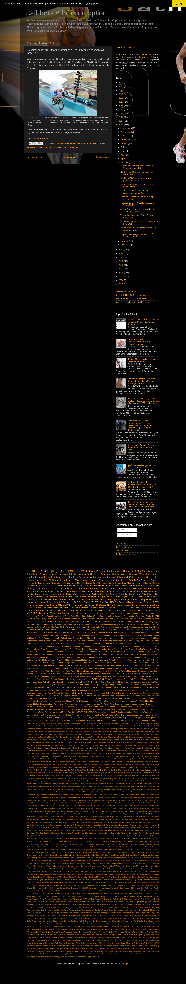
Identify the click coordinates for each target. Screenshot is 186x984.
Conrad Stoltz (69, 652)
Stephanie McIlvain (77, 921)
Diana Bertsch (81, 682)
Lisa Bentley (105, 855)
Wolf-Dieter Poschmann (76, 951)
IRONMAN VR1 (71, 817)
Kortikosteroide (32, 850)
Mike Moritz (100, 877)
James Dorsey (61, 825)
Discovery (38, 781)
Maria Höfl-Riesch (53, 863)
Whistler (46, 948)
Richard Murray (143, 624)
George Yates (154, 800)
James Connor (50, 825)
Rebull (40, 902)
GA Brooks (54, 800)
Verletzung (40, 943)
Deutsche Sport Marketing (141, 775)
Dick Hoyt (67, 778)
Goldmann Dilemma (132, 803)
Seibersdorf (126, 913)
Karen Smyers (69, 841)
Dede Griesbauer (55, 682)
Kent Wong (124, 844)
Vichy (46, 943)
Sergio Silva (155, 913)
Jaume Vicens (142, 825)
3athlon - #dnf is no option (66, 13)
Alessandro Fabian (110, 668)
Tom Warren (62, 935)
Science (30, 715)
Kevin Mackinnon (66, 635)
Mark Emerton (120, 863)
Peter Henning (75, 893)
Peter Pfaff (134, 577)
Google (145, 803)
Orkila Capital (75, 707)
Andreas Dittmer (127, 731)
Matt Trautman (55, 869)
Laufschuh (133, 657)
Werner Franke (137, 946)
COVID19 (30, 676)
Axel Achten (42, 740)
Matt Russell (45, 869)
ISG (105, 690)
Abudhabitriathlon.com (39, 138)
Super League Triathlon (136, 715)
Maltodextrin (111, 860)
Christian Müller (64, 762)
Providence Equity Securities (86, 896)
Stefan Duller (122, 918)
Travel (157, 935)
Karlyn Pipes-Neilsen (90, 841)
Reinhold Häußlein (72, 641)
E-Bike (150, 781)
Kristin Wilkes (97, 850)
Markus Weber (57, 866)
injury (59, 957)
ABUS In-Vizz (130, 723)
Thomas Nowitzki (33, 932)
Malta (105, 860)
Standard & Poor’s (80, 918)
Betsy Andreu (86, 674)
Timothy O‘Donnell (139, 932)
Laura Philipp (143, 657)
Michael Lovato (79, 638)
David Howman (127, 630)
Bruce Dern (45, 750)
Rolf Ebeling (120, 904)
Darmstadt (140, 770)
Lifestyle (144, 699)
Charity (69, 676)
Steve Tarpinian (135, 921)
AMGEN (40, 726)
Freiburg (95, 685)
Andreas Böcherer (115, 608)
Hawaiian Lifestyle (68, 574)
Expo (105, 789)
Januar (124, 245)
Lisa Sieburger (135, 855)
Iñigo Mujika (63, 822)
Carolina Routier (148, 753)
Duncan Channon (118, 781)
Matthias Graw (113, 869)
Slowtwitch (63, 715)
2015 (121, 117)
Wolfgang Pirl (37, 668)
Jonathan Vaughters (121, 833)
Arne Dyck (118, 737)
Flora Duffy (38, 633)
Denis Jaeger (69, 775)
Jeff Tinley (55, 827)
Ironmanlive (32, 599)
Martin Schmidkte (91, 866)
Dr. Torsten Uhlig (93, 781)
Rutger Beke (37, 666)
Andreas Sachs (68, 734)
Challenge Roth (83, 630)
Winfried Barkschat (132, 948)
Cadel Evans (39, 753)
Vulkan (146, 943)
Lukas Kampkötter (119, 858)
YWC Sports (55, 954)
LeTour (152, 657)
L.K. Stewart (135, 850)
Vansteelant (130, 940)
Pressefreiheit (107, 624)
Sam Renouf (47, 666)
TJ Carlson (46, 926)
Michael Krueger (131, 704)
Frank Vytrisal (119, 795)
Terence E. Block (129, 926)
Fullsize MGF (31, 800)
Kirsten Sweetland (44, 847)
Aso (157, 737)
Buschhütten (123, 619)
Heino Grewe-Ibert (68, 811)
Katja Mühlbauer (102, 696)
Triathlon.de (83, 937)
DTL (97, 602)
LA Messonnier (146, 850)
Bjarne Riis (103, 745)
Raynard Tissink (153, 899)
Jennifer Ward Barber (81, 827)
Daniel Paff (118, 770)
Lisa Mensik (115, 855)
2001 (121, 284)
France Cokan (154, 792)
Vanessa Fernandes (118, 940)
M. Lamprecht (154, 858)
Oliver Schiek (50, 888)
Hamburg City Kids (74, 808)
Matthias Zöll (89, 588)
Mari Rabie (140, 701)
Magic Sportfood (67, 860)
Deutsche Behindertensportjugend (119, 775)
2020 (121, 98)
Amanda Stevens (55, 731)
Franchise (43, 795)
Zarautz (85, 954)
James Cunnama (148, 633)
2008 (121, 265)
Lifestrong (58, 855)
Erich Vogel (104, 786)
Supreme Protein (33, 924)
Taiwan (62, 926)
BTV (143, 577)
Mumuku (95, 599)
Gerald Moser (32, 803)
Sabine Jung (134, 907)
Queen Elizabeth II (106, 896)
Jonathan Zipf (128, 605)
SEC (105, 907)
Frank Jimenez (72, 685)
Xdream (74, 619)
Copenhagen (31, 767)
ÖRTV (99, 957)
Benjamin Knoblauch (85, 742)
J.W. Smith (88, 822)
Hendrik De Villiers (105, 811)
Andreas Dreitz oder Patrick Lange (146, 731)
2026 (121, 83)
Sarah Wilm (93, 910)
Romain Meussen (142, 904)
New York (150, 660)
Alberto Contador (93, 627)
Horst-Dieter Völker (62, 690)
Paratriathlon (87, 707)
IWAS (116, 817)
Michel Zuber (47, 877)
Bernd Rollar (154, 627)
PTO (29, 605)
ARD (60, 605)
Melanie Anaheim (59, 871)
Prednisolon (71, 896)
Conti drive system (137, 764)
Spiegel (42, 918)
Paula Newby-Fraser (142, 599)
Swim (121, 924)
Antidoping (133, 627)
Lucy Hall (94, 858)
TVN (46, 718)
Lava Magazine (122, 852)
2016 (121, 113)
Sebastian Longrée (50, 715)
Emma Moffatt (76, 622)
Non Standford (68, 885)
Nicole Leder (114, 638)
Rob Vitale (155, 902)
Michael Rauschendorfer (149, 704)
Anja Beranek (122, 627)
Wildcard (67, 619)
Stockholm (145, 921)
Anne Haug (33, 574)
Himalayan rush (32, 814)
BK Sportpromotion (79, 740)
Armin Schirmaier (97, 737)
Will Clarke (75, 948)
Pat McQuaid (52, 663)
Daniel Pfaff (128, 679)
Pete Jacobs (153, 588)
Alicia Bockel (140, 729)
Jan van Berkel (60, 693)
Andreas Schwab (81, 734)
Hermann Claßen (141, 811)
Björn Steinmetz (100, 583)
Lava (139, 699)
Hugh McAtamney (80, 814)
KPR (33, 624)
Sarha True (102, 910)
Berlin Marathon (112, 742)
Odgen (152, 885)
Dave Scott (105, 602)
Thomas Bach (79, 597)
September (126, 139)
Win (123, 948)
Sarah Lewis (139, 712)
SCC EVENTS (98, 907)
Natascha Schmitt (68, 882)
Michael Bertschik (101, 874)
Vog (88, 597)
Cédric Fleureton (118, 767)
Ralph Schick (115, 709)
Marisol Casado (144, 583)
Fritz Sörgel (103, 685)
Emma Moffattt (154, 783)
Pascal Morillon (82, 891)
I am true (137, 814)
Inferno (72, 819)
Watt (95, 946)
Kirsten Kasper (32, 847)
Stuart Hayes (121, 715)
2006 (121, 272)
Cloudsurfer (58, 652)
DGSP (157, 767)
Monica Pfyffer (38, 880)
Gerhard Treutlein (147, 685)
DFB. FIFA (150, 767)
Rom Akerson (130, 904)
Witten (29, 668)
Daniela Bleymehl (113, 630)
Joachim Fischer (59, 830)
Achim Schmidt (86, 726)
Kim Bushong (154, 844)
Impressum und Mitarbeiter (128, 292)
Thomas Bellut (92, 929)
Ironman (32, 571)
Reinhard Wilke (50, 608)
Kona (63, 699)
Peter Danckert (63, 893)
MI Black (53, 860)
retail (71, 957)
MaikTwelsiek (86, 860)
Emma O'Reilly (153, 682)
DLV (105, 679)
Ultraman (69, 940)
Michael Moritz (37, 877)
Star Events (92, 918)
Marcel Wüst (149, 860)
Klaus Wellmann (90, 847)
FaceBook (42, 616)
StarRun (106, 918)
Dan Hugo (106, 652)
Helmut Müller (94, 811)
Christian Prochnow (131, 613)
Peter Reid (54, 597)
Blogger (124, 964)
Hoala (49, 814)
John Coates (66, 657)
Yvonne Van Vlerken (60, 613)
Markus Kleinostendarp (42, 704)
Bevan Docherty (115, 613)
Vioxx (74, 943)
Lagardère (94, 635)
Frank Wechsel (130, 795)
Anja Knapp (153, 586)
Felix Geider (31, 792)
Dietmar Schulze (105, 778)
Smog (147, 915)
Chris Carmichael (124, 676)
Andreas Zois (105, 734)
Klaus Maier (56, 847)
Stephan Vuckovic (98, 608)
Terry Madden (141, 926)
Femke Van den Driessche (65, 792)
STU (123, 907)
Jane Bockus (120, 825)
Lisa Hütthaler (142, 605)
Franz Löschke (92, 594)
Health (37, 811)
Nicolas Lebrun (104, 882)
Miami (68, 874)
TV (107, 580)
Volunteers (129, 943)
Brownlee (37, 750)
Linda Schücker (76, 855)
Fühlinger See (45, 800)
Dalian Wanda (72, 594)
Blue (109, 745)
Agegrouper (47, 646)
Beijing (156, 671)
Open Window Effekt (127, 888)
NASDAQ (132, 880)
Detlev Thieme (101, 775)
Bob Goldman (116, 745)
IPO (64, 616)
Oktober (125, 136)
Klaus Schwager (66, 847)
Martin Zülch (58, 704)
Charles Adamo (79, 676)
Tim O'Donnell (115, 666)
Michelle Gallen (68, 877)
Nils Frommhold (83, 624)
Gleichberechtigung (101, 803)
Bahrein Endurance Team (106, 740)
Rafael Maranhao (33, 899)
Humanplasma (92, 814)
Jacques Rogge (144, 690)
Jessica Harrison (118, 693)
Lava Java (84, 586)
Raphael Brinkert (141, 899)
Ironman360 (37, 822)
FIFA (66, 654)
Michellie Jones (105, 610)
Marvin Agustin (122, 866)
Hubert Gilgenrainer (79, 690)
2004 (121, 280)
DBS (100, 652)
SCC (90, 907)
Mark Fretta (130, 863)
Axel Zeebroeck (52, 740)
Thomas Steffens (46, 932)
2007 (121, 269)
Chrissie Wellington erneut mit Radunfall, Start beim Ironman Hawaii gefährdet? (141, 381)
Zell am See (92, 954)
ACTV (138, 723)
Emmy (85, 622)
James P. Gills (72, 825)
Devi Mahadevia (68, 682)
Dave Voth (78, 773)
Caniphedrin (138, 753)
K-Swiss (73, 696)
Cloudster (94, 764)
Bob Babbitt (113, 619)
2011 (121, 253)
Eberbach (30, 783)
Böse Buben (44, 630)
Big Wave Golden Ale (75, 745)
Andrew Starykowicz (109, 627)
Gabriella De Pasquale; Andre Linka (79, 800)
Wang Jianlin (60, 627)
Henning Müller (118, 811)
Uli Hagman (150, 937)
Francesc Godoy (33, 795)
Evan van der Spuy (83, 789)
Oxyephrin (46, 891)
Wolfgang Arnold (90, 951)
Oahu (147, 885)
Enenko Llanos (61, 786)
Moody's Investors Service (65, 880)
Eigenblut (88, 783)
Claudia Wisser (120, 574)
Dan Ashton (51, 770)
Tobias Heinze (42, 613)
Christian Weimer (152, 676)
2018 (121, 106)
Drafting (30, 588)
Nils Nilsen (44, 885)
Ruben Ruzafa (68, 712)
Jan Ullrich (50, 610)
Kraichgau (39, 624)
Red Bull (63, 902)
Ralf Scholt (117, 899)
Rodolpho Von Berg (89, 904)
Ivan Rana (122, 690)
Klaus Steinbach (78, 847)
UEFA (113, 937)
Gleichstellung (113, 803)
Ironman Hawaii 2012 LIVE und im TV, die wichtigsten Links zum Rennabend (143, 321)
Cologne (106, 764)
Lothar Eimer (64, 858)
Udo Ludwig (142, 937)
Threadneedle (84, 932)
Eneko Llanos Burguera (36, 685)
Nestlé (49, 707)
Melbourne (69, 871)
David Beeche (107, 773)
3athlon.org (144, 57)
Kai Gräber (81, 696)
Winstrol (156, 948)
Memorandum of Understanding (118, 871)
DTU (43, 571)
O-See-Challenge (130, 885)
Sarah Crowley (40, 619)
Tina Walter (151, 932)
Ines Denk (66, 819)
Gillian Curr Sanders (64, 803)
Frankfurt (48, 583)
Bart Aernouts (143, 627)
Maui (40, 608)
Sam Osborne (35, 910)
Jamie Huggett (93, 825)
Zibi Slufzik (101, 954)
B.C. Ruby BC (64, 740)
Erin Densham (58, 654)
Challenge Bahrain (33, 759)
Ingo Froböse (81, 819)
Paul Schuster (133, 891)
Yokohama (74, 954)
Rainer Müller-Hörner (59, 899)
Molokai (156, 877)
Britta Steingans (147, 748)
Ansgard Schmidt (78, 671)
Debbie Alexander (48, 775)
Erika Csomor (113, 786)
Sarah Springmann (151, 712)
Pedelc (152, 891)
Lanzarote (55, 852)
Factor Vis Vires (126, 789)
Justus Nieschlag (146, 622)
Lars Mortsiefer (97, 699)
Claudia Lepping (61, 764)
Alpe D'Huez (38, 731)
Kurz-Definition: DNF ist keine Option (132, 295)
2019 (121, 102)
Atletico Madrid (32, 740)
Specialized (35, 918)
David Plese (138, 773)
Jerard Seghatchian (105, 827)
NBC (125, 610)
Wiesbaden (68, 602)
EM (152, 652)
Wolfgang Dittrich (115, 951)
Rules (46, 605)
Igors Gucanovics (152, 817)
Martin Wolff (112, 866)
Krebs (40, 850)
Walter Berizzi (60, 946)
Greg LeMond (60, 633)
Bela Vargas (45, 742)
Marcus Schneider (39, 863)
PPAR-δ (53, 891)
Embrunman (144, 783)
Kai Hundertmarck (129, 838)
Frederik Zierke (79, 797)
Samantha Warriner (102, 712)
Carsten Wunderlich (50, 756)
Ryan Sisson (70, 907)
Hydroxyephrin (117, 814)
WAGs (152, 943)
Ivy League (54, 822)
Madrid (47, 624)
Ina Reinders (50, 819)
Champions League (107, 759)
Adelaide (121, 726)
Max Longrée (136, 869)
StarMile (99, 918)
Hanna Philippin (114, 605)
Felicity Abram (154, 789)
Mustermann (118, 880)
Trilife (90, 937)
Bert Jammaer (36, 745)
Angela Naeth (36, 737)
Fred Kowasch (55, 797)
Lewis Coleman (49, 855)
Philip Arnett (129, 893)
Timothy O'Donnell (84, 644)
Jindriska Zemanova (45, 830)
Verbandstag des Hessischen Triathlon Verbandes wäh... (138, 229)
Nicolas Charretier (91, 882)
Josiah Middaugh (43, 635)
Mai (123, 155)
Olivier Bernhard (72, 888)
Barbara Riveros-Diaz (140, 740)
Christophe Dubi (33, 764)
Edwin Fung (70, 783)
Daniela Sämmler (141, 679)
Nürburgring (119, 885)
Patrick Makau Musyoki (96, 891)
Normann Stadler (132, 571)
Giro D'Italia (76, 803)
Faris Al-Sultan (81, 577)
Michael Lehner (114, 660)
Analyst (71, 731)
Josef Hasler (143, 833)
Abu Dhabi (65, 726)
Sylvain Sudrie (141, 924)
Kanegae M (32, 841)
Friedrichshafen (110, 797)
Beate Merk (37, 742)
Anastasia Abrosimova (82, 731)
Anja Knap (67, 737)
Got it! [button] (179, 4)
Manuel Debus (131, 860)
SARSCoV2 (79, 712)
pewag (67, 957)
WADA (78, 580)
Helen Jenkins (152, 608)
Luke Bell (130, 858)
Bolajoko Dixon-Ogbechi (141, 745)
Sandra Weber (58, 666)
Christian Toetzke (128, 649)
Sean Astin (45, 913)
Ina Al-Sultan (40, 819)
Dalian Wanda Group (128, 591)
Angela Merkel (139, 646)
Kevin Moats (133, 844)
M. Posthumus (32, 860)
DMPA (33, 770)
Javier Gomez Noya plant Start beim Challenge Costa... (137, 210)
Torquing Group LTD (115, 935)
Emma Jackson (65, 622)
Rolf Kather (112, 641)
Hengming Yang (152, 654)
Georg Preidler (115, 685)
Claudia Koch (50, 764)
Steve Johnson (123, 921)
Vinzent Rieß (53, 943)
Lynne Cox (138, 858)
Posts (122, 530)
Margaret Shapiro (129, 701)
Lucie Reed (38, 660)
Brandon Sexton (84, 748)
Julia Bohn (101, 836)
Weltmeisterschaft (103, 946)
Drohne (108, 781)
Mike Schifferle (117, 877)
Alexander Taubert (40, 729)
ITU (61, 571)
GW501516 (62, 800)
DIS (127, 608)
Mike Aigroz (92, 877)
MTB (64, 660)
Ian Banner (130, 817)
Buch (78, 750)
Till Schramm (93, 932)
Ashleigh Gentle (150, 737)
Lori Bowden (32, 701)
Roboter (79, 904)
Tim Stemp (129, 932)
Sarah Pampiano (70, 910)
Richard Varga (134, 902)
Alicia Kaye (149, 729)
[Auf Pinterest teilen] (41, 143)
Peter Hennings (148, 707)
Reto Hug (125, 709)
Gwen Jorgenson (135, 805)
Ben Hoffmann (76, 649)
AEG (34, 646)
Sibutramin (101, 915)
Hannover (98, 808)
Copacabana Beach (152, 764)
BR (87, 740)
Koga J (128, 847)
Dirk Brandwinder (130, 778)
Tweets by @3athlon (125, 47)
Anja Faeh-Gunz (58, 737)
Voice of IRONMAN (99, 943)
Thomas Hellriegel (57, 594)
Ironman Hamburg (127, 819)
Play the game (111, 663)
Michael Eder (133, 874)
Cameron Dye (54, 753)
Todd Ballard (44, 935)
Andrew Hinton (128, 734)
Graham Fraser (153, 803)
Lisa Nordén (132, 602)
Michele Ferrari (140, 660)
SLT (85, 712)
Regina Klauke (72, 902)
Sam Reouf (45, 910)
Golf (140, 803)
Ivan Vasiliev (122, 622)
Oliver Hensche (38, 888)
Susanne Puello (45, 924)
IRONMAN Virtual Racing (104, 817)
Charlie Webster (119, 759)
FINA (109, 789)
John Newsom (66, 833)
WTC (99, 571)
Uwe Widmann (106, 940)
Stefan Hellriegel (133, 918)
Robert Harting (44, 904)
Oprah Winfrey (129, 616)
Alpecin (46, 731)
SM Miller (113, 907)
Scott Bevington (138, 910)
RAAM (116, 896)
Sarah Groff (121, 641)
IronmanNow (113, 690)
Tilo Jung (102, 932)
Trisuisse (114, 718)
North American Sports (82, 885)
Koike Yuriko (136, 847)
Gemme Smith (107, 800)
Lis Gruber (97, 855)
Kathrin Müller (150, 841)
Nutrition (31, 594)
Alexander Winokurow (55, 729)
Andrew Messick (150, 571)
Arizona (88, 737)
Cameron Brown (135, 619)
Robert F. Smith (32, 904)
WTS (126, 588)
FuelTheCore (139, 797)
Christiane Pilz (98, 762)
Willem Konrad (84, 948)
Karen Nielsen (58, 841)
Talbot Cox (70, 926)
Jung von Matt (148, 836)
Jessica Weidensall (131, 827)
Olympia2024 (83, 888)
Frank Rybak (87, 795)
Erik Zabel (61, 685)
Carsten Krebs (37, 756)
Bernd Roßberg (123, 742)
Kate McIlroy (103, 841)
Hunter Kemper (94, 690)
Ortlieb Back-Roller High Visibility (147, 888)
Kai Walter (58, 583)
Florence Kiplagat (89, 792)
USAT (142, 666)
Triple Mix (100, 937)
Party (138, 616)
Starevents (113, 918)
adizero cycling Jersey (128, 954)
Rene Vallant (105, 902)
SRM (119, 907)
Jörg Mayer (64, 838)
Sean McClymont (56, 913)
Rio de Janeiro (33, 712)
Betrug (78, 674)
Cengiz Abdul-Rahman (114, 756)
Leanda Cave (84, 599)
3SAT (99, 723)
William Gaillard (105, 948)
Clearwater (31, 652)
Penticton (132, 610)
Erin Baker (136, 786)
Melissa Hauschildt (115, 616)
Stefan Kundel (144, 918)
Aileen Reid (138, 726)
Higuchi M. (155, 811)
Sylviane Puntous (153, 924)
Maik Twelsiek (100, 701)
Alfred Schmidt (123, 729)
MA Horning (46, 860)
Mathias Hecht (148, 866)
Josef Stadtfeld (154, 833)
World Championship (74, 627)
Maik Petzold (87, 591)
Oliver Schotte (60, 888)
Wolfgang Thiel (50, 668)
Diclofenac (84, 778)
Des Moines (78, 775)
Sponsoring (31, 627)
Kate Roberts (124, 841)
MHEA (58, 660)
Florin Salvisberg (102, 792)
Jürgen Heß (82, 838)
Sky (133, 915)
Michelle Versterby (80, 877)
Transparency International (144, 935)
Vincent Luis (123, 644)
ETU (82, 594)
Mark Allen (32, 608)
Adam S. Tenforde (110, 726)
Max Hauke (79, 704)
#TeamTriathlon (71, 723)
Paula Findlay (146, 616)
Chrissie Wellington (139, 574)
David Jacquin (129, 773)
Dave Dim (47, 773)
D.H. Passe (138, 767)
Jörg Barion (75, 610)
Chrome (42, 764)
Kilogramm (145, 844)
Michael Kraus (66, 638)
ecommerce (155, 954)
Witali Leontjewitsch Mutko (36, 951)
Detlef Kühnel (41, 622)
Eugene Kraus (32, 789)
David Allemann (87, 773)
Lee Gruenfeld (133, 852)
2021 (121, 94)
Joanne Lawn (80, 830)
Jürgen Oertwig (102, 838)
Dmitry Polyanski (62, 781)
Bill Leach (95, 745)
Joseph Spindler (32, 836)
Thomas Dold (103, 929)
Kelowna (97, 844)
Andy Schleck (51, 671)
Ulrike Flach (62, 940)
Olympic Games (104, 888)
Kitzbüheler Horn (147, 696)
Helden (102, 622)
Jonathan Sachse (107, 833)
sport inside (78, 957)
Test (76, 666)
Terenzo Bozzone (58, 644)
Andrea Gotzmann (145, 668)
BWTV (66, 605)
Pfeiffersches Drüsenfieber (102, 893)
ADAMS (143, 723)
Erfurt (148, 630)
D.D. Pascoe (128, 767)
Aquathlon (89, 671)
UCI (61, 602)
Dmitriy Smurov (107, 682)
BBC (109, 671)
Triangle (130, 666)
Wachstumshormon (40, 946)
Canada (74, 753)
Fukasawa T (148, 797)
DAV (144, 767)
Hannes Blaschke (87, 808)
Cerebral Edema (128, 756)
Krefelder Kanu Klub (55, 850)
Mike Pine (108, 877)
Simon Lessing (133, 641)
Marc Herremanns (73, 660)
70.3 (76, 602)
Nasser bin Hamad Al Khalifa (52, 882)
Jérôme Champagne (42, 838)
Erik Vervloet (93, 622)
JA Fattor (96, 822)
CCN (135, 750)
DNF (82, 605)
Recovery (56, 902)
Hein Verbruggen (98, 633)
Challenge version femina (91, 759)
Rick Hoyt (143, 902)
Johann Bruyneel (136, 830)
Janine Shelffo (72, 693)
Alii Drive (95, 597)
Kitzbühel (77, 635)
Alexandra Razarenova (72, 729)
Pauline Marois (143, 891)
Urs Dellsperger (78, 940)
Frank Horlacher (76, 795)
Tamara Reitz (79, 926)
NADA (98, 588)
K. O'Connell (112, 838)
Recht (45, 902)
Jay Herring (151, 825)
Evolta (93, 789)
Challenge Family (69, 630)
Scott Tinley (38, 715)
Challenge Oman (75, 759)
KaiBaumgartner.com (125, 554)
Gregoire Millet (87, 805)
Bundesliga (84, 750)
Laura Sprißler (131, 699)
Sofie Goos (72, 715)
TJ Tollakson (55, 926)
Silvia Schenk (110, 915)
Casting (73, 756)
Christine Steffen (70, 147)
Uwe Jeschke (57, 619)
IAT (102, 690)
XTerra (38, 580)
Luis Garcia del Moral (105, 858)
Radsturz (156, 896)
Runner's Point (50, 907)
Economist (48, 783)
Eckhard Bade (39, 783)
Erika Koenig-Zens (125, 786)
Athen (58, 649)
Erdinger (48, 654)
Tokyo (124, 666)
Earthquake (142, 682)
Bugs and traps (57, 591)
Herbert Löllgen (129, 811)
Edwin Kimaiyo (80, 783)
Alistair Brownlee (53, 147)
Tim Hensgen (120, 932)
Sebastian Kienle (119, 580)
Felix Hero (40, 792)
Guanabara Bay (98, 805)
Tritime (121, 718)
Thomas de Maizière (71, 932)
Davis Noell (36, 775)
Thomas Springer (95, 666)
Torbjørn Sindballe (78, 718)
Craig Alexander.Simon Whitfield (80, 767)
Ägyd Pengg (92, 957)
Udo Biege (133, 937)
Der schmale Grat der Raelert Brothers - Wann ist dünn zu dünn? (141, 447)
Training (53, 605)
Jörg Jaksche (54, 838)
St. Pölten (69, 918)
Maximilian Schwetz (51, 638)
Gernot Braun (42, 803)
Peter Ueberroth (87, 893)
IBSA (142, 814)
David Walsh (43, 682)
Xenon (35, 954)
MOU (59, 860)
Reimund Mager (83, 902)
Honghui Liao (65, 814)
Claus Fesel (154, 649)
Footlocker (122, 792)
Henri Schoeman (103, 687)
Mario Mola (149, 701)
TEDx (39, 926)
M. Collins (145, 858)
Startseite (69, 157)
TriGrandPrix (60, 937)
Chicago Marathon (132, 759)
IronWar (117, 819)
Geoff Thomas (132, 800)
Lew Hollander (38, 855)
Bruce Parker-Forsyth (57, 750)
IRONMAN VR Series (57, 817)
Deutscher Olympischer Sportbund (50, 778)
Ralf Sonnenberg (128, 899)
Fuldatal (156, 797)
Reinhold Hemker (57, 641)
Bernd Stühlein (69, 674)
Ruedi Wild (41, 907)
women (84, 957)
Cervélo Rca (139, 756)
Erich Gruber (94, 786)
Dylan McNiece (142, 781)
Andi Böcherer (96, 731)
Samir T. (114, 712)
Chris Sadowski (52, 762)
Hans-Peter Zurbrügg (65, 687)
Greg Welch (153, 591)
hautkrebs (151, 720)
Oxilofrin (39, 891)
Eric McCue (85, 786)
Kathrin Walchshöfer (95, 616)
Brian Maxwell (136, 748)
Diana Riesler (129, 652)
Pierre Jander (99, 663)
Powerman (57, 709)
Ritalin (149, 902)
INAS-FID (152, 814)
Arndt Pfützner (109, 737)
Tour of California (129, 935)
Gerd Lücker (114, 654)
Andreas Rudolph (56, 734)
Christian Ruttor (138, 676)
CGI (157, 674)
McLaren (89, 704)
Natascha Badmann (138, 588)
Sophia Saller (154, 915)
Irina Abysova (99, 819)
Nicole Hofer (114, 882)
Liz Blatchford (153, 699)
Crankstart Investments (82, 679)
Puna (98, 896)
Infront (156, 597)
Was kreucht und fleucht (84, 946)
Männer (126, 880)
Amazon (65, 731)
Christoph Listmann (136, 762)
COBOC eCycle (143, 750)
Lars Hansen (82, 852)
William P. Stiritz (116, 948)
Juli (123, 147)
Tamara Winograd (91, 926)
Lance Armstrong (102, 574)
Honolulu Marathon (34, 690)
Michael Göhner (116, 704)
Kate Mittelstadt (113, 841)
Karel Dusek (48, 841)
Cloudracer (48, 652)
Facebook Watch (75, 654)
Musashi (110, 880)
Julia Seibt (108, 836)
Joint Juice (90, 833)
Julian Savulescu (119, 836)
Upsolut (51, 627)
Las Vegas (124, 657)
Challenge (39, 583)
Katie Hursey (49, 844)
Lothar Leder (42, 701)
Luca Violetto (85, 858)
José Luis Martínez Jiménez (71, 836)
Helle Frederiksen (113, 633)
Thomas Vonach (58, 932)
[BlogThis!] (33, 143)
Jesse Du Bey (105, 693)
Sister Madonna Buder (123, 915)
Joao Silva (130, 693)
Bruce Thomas (71, 750)
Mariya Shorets (109, 863)
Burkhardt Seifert (110, 750)
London (30, 583)
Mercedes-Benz (135, 871)
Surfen (39, 627)
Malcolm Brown (96, 860)
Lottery (50, 701)
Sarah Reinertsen (82, 910)
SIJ (108, 907)
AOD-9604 (47, 726)
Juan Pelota (54, 696)
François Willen (38, 797)
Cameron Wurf (148, 619)
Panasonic (63, 891)
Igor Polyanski (140, 817)
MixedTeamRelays (34, 707)
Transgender (92, 718)
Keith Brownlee (88, 844)
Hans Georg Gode (109, 808)
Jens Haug (94, 827)
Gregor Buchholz (73, 591)
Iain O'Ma (122, 817)
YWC (48, 954)
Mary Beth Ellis (70, 624)
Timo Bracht (141, 586)
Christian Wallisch (86, 762)
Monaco (30, 880)
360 (95, 723)
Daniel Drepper (117, 679)
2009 (121, 261)
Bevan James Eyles (60, 745)
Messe (156, 871)
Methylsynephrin (60, 874)
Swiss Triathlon (129, 924)
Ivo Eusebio (132, 690)
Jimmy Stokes (32, 830)
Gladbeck (83, 803)
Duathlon (50, 622)
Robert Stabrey (45, 712)
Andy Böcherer (39, 671)
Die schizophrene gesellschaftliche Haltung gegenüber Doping (138, 341)
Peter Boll (54, 893)
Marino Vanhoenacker (124, 586)
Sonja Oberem (82, 608)
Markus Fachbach (88, 660)
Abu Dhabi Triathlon (36, 147)
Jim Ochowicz (144, 827)
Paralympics (72, 891)
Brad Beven (61, 748)
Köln (105, 616)
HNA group (48, 808)
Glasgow (90, 803)
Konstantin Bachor (72, 699)
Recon (49, 902)
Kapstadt (40, 841)
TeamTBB (106, 926)
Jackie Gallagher (139, 822)
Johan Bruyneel (54, 657)
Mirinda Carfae (137, 877)
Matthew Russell (102, 869)
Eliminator (122, 783)
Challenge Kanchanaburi (60, 759)
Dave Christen (38, 773)
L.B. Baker (127, 850)
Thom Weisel (59, 718)
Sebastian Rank (66, 608)
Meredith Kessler (148, 871)
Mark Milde (139, 863)
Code (100, 764)
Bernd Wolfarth (135, 742)
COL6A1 (153, 750)
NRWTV (155, 602)
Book (35, 748)
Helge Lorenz (90, 687)
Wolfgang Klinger (128, 951)
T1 (35, 926)
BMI (106, 613)
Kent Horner (115, 844)
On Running (115, 888)
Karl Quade (79, 841)
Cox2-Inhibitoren (62, 767)
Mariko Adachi (65, 863)
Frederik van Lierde (54, 616)
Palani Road (127, 599)
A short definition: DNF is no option (131, 299)
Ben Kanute (45, 674)
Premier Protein (68, 709)
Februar (125, 241)
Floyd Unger (113, 792)
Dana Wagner (82, 770)
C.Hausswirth (121, 750)
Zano (80, 954)
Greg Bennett (77, 805)
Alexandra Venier (87, 729)
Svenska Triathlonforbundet (97, 924)
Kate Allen (54, 635)
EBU (135, 682)
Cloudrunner (86, 764)
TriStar (45, 627)
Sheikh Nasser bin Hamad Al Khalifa (76, 915)
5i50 (103, 723)
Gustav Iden (124, 805)
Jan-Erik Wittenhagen (107, 825)
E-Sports (156, 781)
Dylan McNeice (119, 682)
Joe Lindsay (89, 830)
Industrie (58, 819)
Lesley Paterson (118, 635)
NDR (44, 707)
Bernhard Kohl (33, 630)
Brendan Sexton (103, 748)
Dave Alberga (150, 770)
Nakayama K (36, 882)
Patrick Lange (70, 583)
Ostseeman (31, 891)
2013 (121, 125)
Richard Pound (101, 641)
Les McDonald (105, 635)
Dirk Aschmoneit (117, 778)
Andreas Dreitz (113, 646)
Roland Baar (111, 904)
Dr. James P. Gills (143, 652)
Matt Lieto (69, 704)
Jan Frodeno (109, 571)
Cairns (46, 753)
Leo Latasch (147, 852)
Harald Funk (79, 687)
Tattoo (100, 926)
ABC (116, 723)
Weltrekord (114, 946)
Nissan (59, 885)
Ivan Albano (46, 822)
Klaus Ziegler (113, 847)
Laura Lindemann (35, 597)
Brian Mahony (126, 748)
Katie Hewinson (38, 844)
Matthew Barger (67, 869)
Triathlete (69, 937)
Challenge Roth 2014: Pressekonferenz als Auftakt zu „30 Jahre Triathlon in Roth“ (141, 484)
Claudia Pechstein (74, 764)
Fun (38, 800)
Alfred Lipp (113, 729)
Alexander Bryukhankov (81, 646)
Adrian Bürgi (128, 726)
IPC (158, 814)
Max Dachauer (102, 660)
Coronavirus (80, 652)
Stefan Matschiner (109, 715)
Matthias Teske (125, 869)
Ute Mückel (89, 940)
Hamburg (148, 597)
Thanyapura (151, 926)
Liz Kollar (151, 855)
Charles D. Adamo (93, 676)
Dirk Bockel (39, 586)
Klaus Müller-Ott (70, 586)
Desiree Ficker (89, 775)
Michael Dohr (112, 874)
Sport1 (49, 619)
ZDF (84, 627)
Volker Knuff (111, 943)
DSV (45, 770)
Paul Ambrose (111, 891)
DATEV (95, 679)
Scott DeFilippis (149, 910)
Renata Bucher (94, 902)
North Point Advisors (97, 885)
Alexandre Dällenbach (101, 729)
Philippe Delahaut (150, 893)
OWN (143, 885)
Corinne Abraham (42, 767)
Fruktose (119, 797)
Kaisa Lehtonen (141, 838)
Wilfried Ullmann (65, 948)
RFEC (121, 896)
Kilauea (73, 599)
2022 (121, 90)
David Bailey (97, 773)
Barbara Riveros (146, 671)
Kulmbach (106, 850)
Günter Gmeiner (147, 805)
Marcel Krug (143, 635)
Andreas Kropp (44, 734)
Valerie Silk (44, 720)
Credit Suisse (106, 767)
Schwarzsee (118, 910)
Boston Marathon (44, 748)
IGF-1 (147, 814)
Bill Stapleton (104, 674)
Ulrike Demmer (51, 940)
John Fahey (151, 693)
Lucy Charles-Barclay (70, 701)
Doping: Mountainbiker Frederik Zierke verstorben (142, 360)
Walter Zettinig (71, 946)
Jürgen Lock (91, 838)
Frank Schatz (97, 795)
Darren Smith (154, 679)
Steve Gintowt (113, 921)
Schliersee (110, 910)
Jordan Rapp (133, 833)
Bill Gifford (87, 745)
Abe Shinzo (56, 726)
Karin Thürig (88, 657)
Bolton (153, 745)
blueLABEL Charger (143, 954)
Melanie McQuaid (101, 704)
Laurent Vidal (111, 852)
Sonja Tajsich (41, 594)
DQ (37, 770)
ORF (138, 885)
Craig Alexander (128, 583)
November (126, 132)
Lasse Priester (119, 699)
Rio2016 (30, 619)
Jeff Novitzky (83, 693)
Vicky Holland (98, 644)
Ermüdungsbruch (153, 786)
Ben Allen (53, 742)
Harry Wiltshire (126, 654)
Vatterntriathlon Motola (142, 940)
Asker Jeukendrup (48, 649)
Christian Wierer (142, 649)
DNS (112, 597)
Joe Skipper (98, 830)
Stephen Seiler (90, 921)
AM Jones (151, 723)
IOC (101, 594)
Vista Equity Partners (84, 943)
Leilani (140, 852)
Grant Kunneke (58, 805)
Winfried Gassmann (146, 948)
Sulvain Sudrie (154, 921)
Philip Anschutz (118, 893)
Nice (54, 707)
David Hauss (32, 682)
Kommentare (125, 535)
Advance (84, 668)
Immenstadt (31, 819)
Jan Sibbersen (39, 693)
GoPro (41, 687)
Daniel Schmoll (117, 652)
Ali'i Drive (132, 729)
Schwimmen (128, 910)
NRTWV (139, 880)
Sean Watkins (67, 913)
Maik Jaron (77, 860)
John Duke (40, 833)
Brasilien (93, 748)
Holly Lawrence (153, 687)
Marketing (36, 866)
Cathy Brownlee (82, 756)
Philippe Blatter (145, 610)
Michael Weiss (127, 660)
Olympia (53, 588)
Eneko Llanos (139, 630)
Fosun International (133, 792)
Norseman (66, 707)
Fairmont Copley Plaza (140, 789)
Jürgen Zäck (81, 616)
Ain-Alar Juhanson (95, 668)
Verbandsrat (155, 940)
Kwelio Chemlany (116, 850)
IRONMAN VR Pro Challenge (37, 817)
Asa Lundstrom (139, 737)
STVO (127, 907)
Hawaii (91, 571)
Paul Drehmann (121, 891)
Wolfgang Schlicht (140, 951)
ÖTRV (29, 646)
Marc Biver (141, 860)
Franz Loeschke (142, 795)
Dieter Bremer (94, 778)
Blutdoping (114, 674)
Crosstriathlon (91, 652)
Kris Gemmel (85, 699)
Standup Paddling (94, 715)
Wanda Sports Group (97, 720)
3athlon (114, 591)
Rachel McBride (81, 709)
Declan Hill (59, 775)
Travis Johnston (32, 937)
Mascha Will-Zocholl (135, 866)
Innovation (90, 819)
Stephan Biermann (63, 921)
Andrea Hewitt (98, 613)
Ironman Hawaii (76, 571)
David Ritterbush (149, 773)
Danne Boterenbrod (129, 770)
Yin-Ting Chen (65, 954)
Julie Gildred (130, 836)
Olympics (116, 599)
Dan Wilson (72, 770)
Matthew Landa (78, 869)
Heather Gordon (46, 811)
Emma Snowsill (39, 654)
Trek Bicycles (44, 937)
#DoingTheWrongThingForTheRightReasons (49, 723)
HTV (112, 602)
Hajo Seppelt (71, 633)
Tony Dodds (86, 935)
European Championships (47, 789)
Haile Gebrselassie (59, 808)
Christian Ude (75, 762)
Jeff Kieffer (47, 827)
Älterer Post (101, 157)
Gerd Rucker (49, 633)
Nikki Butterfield (124, 882)
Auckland (65, 649)
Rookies (152, 904)
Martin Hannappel (69, 866)
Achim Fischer (74, 726)
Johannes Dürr (140, 693)
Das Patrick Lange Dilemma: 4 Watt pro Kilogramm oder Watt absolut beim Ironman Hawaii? (141, 504)
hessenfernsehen (78, 613)
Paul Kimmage (64, 663)
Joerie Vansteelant (123, 830)
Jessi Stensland (118, 827)
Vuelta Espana (139, 943)
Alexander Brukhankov (62, 646)
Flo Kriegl (79, 792)
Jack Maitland (114, 822)
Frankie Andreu (85, 685)
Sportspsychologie (59, 918)
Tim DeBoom (110, 932)
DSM (41, 770)
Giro (37, 687)
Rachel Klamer (44, 641)
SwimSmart (39, 644)
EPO (56, 622)
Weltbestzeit (154, 666)
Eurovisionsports (70, 789)
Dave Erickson (56, 773)
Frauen (46, 797)
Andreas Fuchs (126, 646)
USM (123, 937)
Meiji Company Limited (45, 871)
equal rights (31, 957)
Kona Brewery (146, 847)
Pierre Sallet (46, 896)
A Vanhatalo (110, 723)
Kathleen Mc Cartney (136, 841)
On (121, 638)
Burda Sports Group (96, 750)
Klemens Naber (54, 699)
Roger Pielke (101, 904)
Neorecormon (80, 882)
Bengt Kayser (72, 742)
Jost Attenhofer (55, 836)
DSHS (102, 630)
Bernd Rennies (57, 674)
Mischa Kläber (148, 877)
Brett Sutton (84, 602)
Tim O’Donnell (71, 644)
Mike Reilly (91, 638)
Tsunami (108, 937)
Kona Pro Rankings (101, 657)
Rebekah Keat (32, 902)
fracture (44, 957)
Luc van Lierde (90, 610)
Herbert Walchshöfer (118, 687)
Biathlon (95, 674)
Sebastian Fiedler (78, 913)
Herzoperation (110, 622)
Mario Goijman (75, 863)
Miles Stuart (127, 877)
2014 (121, 121)
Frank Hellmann (63, 795)
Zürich (117, 954)
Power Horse (61, 896)
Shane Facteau (57, 915)
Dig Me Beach (114, 583)
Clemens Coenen (50, 679)
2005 (121, 276)
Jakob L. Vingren (38, 825)
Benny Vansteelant (99, 742)
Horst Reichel (48, 690)
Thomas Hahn (113, 929)
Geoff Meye (122, 800)
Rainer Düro (37, 605)
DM (108, 679)
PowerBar (123, 594)
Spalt (28, 918)
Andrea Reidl (116, 731)
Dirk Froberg (151, 778)
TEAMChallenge (84, 583)
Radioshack (148, 896)
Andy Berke (151, 734)
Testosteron (82, 666)
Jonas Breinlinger (42, 696)
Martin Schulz (103, 866)
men (63, 957)
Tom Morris (53, 935)
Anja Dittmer (147, 594)
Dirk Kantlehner (94, 682)
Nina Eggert (52, 885)
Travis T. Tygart (103, 718)
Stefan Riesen (32, 921)
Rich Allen (113, 902)
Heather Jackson (139, 654)
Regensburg (52, 602)
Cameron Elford (65, 753)
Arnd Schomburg (100, 671)
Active (39, 646)
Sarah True (69, 666)
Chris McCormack (51, 580)
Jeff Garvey (38, 827)
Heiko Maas (56, 811)
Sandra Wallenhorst (125, 712)
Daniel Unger (121, 597)
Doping (52, 571)
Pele (46, 597)
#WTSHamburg (82, 723)
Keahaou (57, 599)
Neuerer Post (35, 157)
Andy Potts (98, 619)
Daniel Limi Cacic (93, 770)
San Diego (53, 910)
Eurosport (59, 789)
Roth (121, 588)
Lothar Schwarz (75, 858)
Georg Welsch (103, 654)
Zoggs (112, 954)
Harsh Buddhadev (134, 808)
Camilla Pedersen (42, 676)
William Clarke (94, 948)
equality (38, 957)
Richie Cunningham (148, 709)
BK (71, 740)
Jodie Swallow (133, 622)
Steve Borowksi (101, 921)
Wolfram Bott (61, 668)
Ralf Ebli (155, 616)
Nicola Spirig (105, 599)
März (123, 162)
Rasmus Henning (135, 663)
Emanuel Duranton (132, 783)
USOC (127, 937)
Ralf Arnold (87, 899)
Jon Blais (97, 833)
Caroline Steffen (65, 588)
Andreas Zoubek (116, 734)
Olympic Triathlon (63, 577)
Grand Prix (40, 805)
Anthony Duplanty (78, 737)
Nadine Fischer (148, 880)
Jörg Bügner (65, 696)
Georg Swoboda (143, 800)
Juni (123, 151)
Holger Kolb (56, 814)
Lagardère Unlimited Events (41, 852)
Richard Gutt (135, 709)
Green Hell (68, 805)
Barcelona (152, 740)
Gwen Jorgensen (135, 597)
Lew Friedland (131, 635)
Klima (156, 594)
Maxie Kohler (146, 869)
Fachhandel (115, 789)
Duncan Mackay (130, 781)
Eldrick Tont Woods (99, 783)
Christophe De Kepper (151, 762)
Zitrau (107, 954)
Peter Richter (88, 663)
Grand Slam (48, 805)
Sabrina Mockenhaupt (147, 907)
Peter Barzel (45, 893)
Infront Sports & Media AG (37, 657)
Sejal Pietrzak (135, 913)
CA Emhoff (130, 750)
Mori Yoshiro (79, 880)
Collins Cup (144, 613)
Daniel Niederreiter (106, 770)
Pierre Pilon (37, 896)
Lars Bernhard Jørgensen (68, 852)
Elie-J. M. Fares (112, 783)
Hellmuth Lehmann (81, 811)
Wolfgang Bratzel (103, 951)
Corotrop (52, 767)
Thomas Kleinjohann (126, 929)
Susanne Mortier (152, 715)
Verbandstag (31, 943)
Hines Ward (42, 814)
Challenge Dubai (46, 759)
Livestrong (154, 605)
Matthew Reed (90, 869)
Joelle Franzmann (110, 830)
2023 (121, 86)
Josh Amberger (44, 836)
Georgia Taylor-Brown (130, 685)
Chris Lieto (95, 630)
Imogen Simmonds (132, 633)
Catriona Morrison (58, 676)
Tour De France (34, 591)
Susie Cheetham (57, 924)
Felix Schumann (50, 792)
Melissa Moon (102, 871)
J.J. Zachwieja (79, 822)
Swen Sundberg (113, 924)
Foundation (144, 792)
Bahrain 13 (93, 740)
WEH (147, 666)
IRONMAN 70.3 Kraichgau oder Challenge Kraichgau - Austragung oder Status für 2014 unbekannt (143, 400)
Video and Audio (110, 644)
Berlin (105, 619)
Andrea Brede (132, 668)
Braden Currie (88, 649)
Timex (68, 718)
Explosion (99, 789)
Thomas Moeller (153, 929)
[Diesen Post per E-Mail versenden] (30, 143)
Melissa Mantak (90, 871)
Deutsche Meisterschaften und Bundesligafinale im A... (134, 191)
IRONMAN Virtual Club (86, 817)
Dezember (126, 128)
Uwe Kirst (96, 940)
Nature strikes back (118, 577)
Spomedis (48, 918)
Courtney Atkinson (65, 679)
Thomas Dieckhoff (98, 586)
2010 (121, 257)
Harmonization (122, 808)
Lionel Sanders (111, 594)
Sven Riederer (33, 718)
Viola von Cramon (65, 943)
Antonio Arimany (33, 649)
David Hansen (118, 773)
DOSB (110, 586)
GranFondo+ (31, 805)
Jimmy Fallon (154, 827)
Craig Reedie (96, 767)
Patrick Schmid (99, 707)
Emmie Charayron (33, 786)
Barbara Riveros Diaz (124, 740)
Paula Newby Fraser (124, 707)
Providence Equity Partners (125, 624)
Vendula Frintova (56, 720)
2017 (121, 109)
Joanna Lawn (70, 830)
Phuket (38, 709)
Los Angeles (55, 858)
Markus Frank (46, 866)
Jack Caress (104, 822)
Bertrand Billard (46, 745)
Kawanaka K (69, 844)
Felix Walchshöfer (44, 577)
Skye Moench (140, 915)
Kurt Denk (78, 588)
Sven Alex (82, 924)
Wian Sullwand (113, 720)
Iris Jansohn (109, 819)
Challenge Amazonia (152, 756)
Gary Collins (96, 800)
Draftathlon (101, 605)
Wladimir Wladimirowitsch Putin (56, 951)
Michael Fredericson (146, 874)
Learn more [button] (92, 3)
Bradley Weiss (144, 674)
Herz (149, 811)
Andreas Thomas (93, 734)
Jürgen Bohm (73, 838)
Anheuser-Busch (64, 671)
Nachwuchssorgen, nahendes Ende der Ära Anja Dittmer (141, 466)
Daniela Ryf (134, 580)
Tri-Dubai (52, 937)
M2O (39, 860)
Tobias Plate (35, 935)
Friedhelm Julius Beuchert (95, 797)
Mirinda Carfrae (42, 588)
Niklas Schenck (135, 882)
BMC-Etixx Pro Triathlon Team (124, 671)
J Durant (71, 822)
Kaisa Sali (150, 838)
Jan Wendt (49, 693)
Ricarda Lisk (148, 663)
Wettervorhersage (37, 948)
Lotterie (30, 660)
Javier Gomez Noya (93, 580)
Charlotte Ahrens (109, 676)
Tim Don (105, 666)
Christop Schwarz (122, 762)
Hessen (130, 687)
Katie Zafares (60, 844)
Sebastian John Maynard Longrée (97, 913)
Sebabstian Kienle (102, 591)
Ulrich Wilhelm (41, 940)
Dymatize (129, 682)
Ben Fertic (74, 605)
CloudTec (40, 652)
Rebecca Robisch (110, 588)
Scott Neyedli (36, 913)
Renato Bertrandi (87, 641)
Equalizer (77, 786)
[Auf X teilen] (35, 143)
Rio (157, 709)
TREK (41, 718)
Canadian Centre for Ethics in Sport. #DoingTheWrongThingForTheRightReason (105, 753)
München (118, 610)
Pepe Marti (36, 893)
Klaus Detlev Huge (40, 699)
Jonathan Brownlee (150, 580)
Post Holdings (46, 709)
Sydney (47, 644)
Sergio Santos (145, 913)
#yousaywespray (73, 668)
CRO (33, 753)
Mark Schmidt (153, 635)
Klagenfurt (86, 635)
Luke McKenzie (49, 660)
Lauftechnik (92, 852)
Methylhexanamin (33, 874)
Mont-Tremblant (49, 880)
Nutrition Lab (109, 885)
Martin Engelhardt (98, 577)
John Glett (48, 833)
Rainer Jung (123, 663)
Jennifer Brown (68, 827)
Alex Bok (122, 668)
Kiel (139, 844)
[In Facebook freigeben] (38, 143)
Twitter (136, 666)
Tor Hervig (103, 935)
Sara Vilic (60, 910)
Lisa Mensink (124, 855)
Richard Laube (123, 902)
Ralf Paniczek (96, 899)
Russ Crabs (61, 907)
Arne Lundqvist (127, 737)
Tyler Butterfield (130, 718)
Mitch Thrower (102, 638)
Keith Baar (78, 844)
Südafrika (30, 926)
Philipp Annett (138, 893)
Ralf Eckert (68, 580)
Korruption (155, 847)
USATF (118, 937)
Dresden (103, 781)
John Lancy (56, 833)
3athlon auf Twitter (124, 547)
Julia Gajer (71, 616)
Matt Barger (36, 869)
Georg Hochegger (90, 654)
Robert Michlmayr (56, 904)
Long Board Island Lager (42, 858)
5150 (89, 613)
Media (34, 871)
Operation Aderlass (131, 638)
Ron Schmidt (56, 712)
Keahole (66, 599)
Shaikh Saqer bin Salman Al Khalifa (39, 915)
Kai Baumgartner (138, 54)
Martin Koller (80, 866)
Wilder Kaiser (54, 948)
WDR (86, 720)
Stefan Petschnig (146, 641)
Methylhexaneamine (47, 874)
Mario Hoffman (98, 863)
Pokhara (54, 896)
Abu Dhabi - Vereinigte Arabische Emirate (77, 143)
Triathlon (76, 937)
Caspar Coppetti (64, 756)
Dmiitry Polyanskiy (49, 781)
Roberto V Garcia (69, 904)
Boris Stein (133, 674)
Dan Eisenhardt (61, 770)
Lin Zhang (66, 855)
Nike (36, 663)
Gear (148, 577)
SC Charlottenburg (82, 907)
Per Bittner (137, 707)
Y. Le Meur (42, 954)
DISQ (29, 770)
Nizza (59, 707)
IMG (122, 633)
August (124, 143)
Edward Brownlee (59, 783)
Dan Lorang (90, 605)
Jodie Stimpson (45, 599)
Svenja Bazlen (66, 597)
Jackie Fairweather (126, 822)
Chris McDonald (41, 762)
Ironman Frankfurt (35, 610)
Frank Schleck (108, 795)
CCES (153, 674)
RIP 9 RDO (128, 896)
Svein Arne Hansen (71, 924)
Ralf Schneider (107, 899)
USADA (45, 591)
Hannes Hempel (84, 633)
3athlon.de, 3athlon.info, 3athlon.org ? (133, 302)
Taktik (51, 718)
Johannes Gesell (149, 830)
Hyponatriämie (128, 814)
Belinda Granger (33, 674)
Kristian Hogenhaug (85, 850)
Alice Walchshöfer (99, 646)
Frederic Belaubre (67, 797)
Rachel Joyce (134, 594)
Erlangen (143, 786)
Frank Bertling (53, 795)
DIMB (100, 679)
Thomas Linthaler (140, 929)
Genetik (115, 800)
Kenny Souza (105, 844)
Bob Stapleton (127, 745)
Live (157, 657)
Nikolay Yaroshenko (149, 882)
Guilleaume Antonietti (112, 805)
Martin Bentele (57, 624)
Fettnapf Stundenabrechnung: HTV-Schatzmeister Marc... (136, 235)
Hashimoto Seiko (148, 808)
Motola (98, 880)
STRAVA (90, 712)
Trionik (94, 937)
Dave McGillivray (68, 773)
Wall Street (51, 946)
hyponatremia (52, 957)
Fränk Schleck (128, 797)
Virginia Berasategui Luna (138, 644)
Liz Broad (144, 855)
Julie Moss (139, 836)
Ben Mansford (62, 742)
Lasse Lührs (108, 699)
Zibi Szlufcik (154, 644)
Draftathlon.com (123, 551)
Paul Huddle (110, 707)
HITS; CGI (39, 808)
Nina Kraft (43, 663)
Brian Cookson (114, 748)
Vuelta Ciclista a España (74, 720)
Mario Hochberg (87, 863)
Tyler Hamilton (143, 718)
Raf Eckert (92, 709)
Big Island (104, 597)
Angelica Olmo (47, 737)
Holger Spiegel (140, 687)
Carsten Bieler (56, 630)
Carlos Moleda (114, 649)
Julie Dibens (77, 657)
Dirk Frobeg (141, 778)
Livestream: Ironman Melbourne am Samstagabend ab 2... (136, 167)
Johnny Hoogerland (79, 833)
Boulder (53, 748)
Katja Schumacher (117, 696)
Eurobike (143, 591)
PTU (57, 891)
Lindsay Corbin (87, 855)
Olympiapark (93, 888)
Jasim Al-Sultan (130, 825)
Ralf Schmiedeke (103, 709)
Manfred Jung (121, 860)
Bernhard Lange (146, 742)
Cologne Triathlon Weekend (120, 764)
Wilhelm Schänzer (132, 720)
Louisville (57, 701)
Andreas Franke (33, 734)
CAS (92, 602)
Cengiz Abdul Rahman (97, 756)
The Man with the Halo (62, 929)
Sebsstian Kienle (115, 913)
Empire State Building (47, 786)
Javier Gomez (62, 610)
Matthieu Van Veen (35, 638)
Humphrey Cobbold (105, 814)
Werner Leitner (148, 946)
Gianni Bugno (52, 803)
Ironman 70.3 (86, 574)
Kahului (119, 838)
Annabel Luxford (152, 646)
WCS (119, 571)
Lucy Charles (145, 602)
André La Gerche (140, 734)
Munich (104, 880)
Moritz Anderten (90, 880)
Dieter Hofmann (137, 608)
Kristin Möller (114, 657)
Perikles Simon (76, 663)
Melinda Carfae (79, 871)
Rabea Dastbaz (137, 896)
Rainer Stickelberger (74, 899)
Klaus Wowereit (102, 847)
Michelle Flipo (57, 877)
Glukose (122, 803)
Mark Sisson (147, 863)
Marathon (117, 701)
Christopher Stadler (34, 679)
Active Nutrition (97, 726)
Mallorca (110, 701)
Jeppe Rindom (94, 693)
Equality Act (51, 685)
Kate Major (91, 696)
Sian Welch (93, 915)
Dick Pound (76, 778)
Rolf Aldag (155, 624)
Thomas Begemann (79, 929)
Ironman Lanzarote (141, 819)
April (123, 159)
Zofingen (143, 720)
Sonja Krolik (81, 715)
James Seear (83, 825)
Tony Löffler (95, 935)
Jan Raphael (121, 602)
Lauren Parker (101, 852)
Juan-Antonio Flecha (89, 836)
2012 (121, 250)
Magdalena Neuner (87, 701)
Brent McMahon (101, 649)
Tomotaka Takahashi (74, 935)
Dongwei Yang (73, 781)
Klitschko (122, 847)
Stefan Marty (154, 918)
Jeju (60, 827)
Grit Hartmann (50, 687)
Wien (122, 720)
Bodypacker (124, 674)
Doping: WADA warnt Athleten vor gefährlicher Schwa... (135, 179)
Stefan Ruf (41, 921)
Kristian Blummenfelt (70, 850)
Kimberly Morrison (132, 696)
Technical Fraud (116, 926)
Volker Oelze (120, 943)
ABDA (121, 723)
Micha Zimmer (76, 874)
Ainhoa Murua (148, 726)
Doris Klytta (83, 781)
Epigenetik (70, 786)
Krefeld (45, 850)
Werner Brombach (124, 946)
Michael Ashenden (88, 874)
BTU (138, 671)
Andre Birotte (106, 731)
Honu (72, 814)
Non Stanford (96, 624)
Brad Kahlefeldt (71, 748)
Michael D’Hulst (123, 874)
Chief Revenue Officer (147, 759)
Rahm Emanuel (45, 899)
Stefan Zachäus (51, 921)
